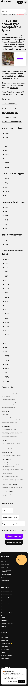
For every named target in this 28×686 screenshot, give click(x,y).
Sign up (20, 2)
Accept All (21, 681)
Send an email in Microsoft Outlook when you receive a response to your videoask (12, 479)
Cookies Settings (12, 681)
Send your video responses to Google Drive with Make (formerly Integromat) (13, 465)
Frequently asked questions (8, 407)
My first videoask (6, 396)
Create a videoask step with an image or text (12, 405)
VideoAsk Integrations (7, 473)
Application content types (12, 121)
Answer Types (5, 414)
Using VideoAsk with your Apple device (11, 402)
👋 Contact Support (14, 536)
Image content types (10, 113)
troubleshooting (20, 14)
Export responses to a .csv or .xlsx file (10, 446)
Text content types (9, 117)
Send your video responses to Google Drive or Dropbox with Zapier (12, 470)
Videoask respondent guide (8, 399)
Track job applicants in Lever (8, 462)
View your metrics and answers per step (11, 443)
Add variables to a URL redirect (9, 448)
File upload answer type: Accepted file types (12, 393)
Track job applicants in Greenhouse (10, 476)
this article (14, 88)
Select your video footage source (9, 436)
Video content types (9, 104)
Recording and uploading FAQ (9, 429)
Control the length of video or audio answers (12, 455)
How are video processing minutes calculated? (12, 487)
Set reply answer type (7, 417)
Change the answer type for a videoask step (12, 420)
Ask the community (14, 542)
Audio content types (9, 108)
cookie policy (13, 678)
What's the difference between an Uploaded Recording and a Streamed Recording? (12, 432)
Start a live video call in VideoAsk (9, 422)
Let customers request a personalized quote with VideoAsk (13, 494)
